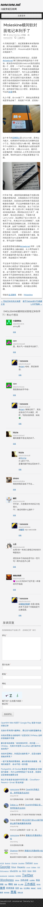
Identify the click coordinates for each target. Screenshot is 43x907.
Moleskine (28, 295)
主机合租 (24, 880)
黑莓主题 (20, 892)
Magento (21, 867)
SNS (34, 871)
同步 (6, 884)
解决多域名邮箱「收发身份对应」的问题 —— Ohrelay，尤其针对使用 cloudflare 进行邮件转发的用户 (21, 746)
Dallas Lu (14, 805)
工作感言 (29, 884)
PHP (38, 867)
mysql (28, 867)
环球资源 (10, 888)
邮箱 (4, 674)
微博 (2, 887)
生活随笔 (12, 295)
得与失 (38, 884)
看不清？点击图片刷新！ (12, 701)
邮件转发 (6, 892)
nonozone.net (11, 4)
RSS (20, 871)
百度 (17, 888)
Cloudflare (21, 863)
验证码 (5, 704)
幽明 (14, 498)
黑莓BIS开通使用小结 (33, 851)
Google (5, 867)
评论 (4, 635)
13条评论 (21, 38)
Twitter (27, 875)
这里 (10, 92)
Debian (29, 863)
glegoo (16, 478)
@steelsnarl (8, 60)
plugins (14, 871)
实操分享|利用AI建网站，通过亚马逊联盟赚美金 (21, 730)
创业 (38, 880)
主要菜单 (21, 16)
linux (13, 867)
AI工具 (2, 863)
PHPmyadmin (4, 871)
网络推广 (33, 888)
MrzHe (15, 432)
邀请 (1, 892)
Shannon (14, 851)
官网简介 (16, 138)
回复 (14, 332)
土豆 (14, 544)
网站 (4, 683)
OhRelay (33, 867)
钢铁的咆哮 (17, 575)
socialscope (3, 876)
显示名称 (6, 664)
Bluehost (7, 863)
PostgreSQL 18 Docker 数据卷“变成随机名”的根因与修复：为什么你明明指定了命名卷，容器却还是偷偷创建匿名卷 (21, 772)
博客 (2, 884)
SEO (24, 871)
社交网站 (27, 888)
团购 (15, 884)
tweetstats (11, 876)
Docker (36, 863)
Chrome (14, 863)
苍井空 (39, 888)
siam (22, 366)
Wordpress (7, 879)
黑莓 (13, 892)
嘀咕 (10, 884)
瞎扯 (21, 888)
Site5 (29, 871)
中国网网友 (17, 321)
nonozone (7, 38)
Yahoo (17, 880)
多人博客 (20, 884)
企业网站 (32, 880)
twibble (18, 876)
